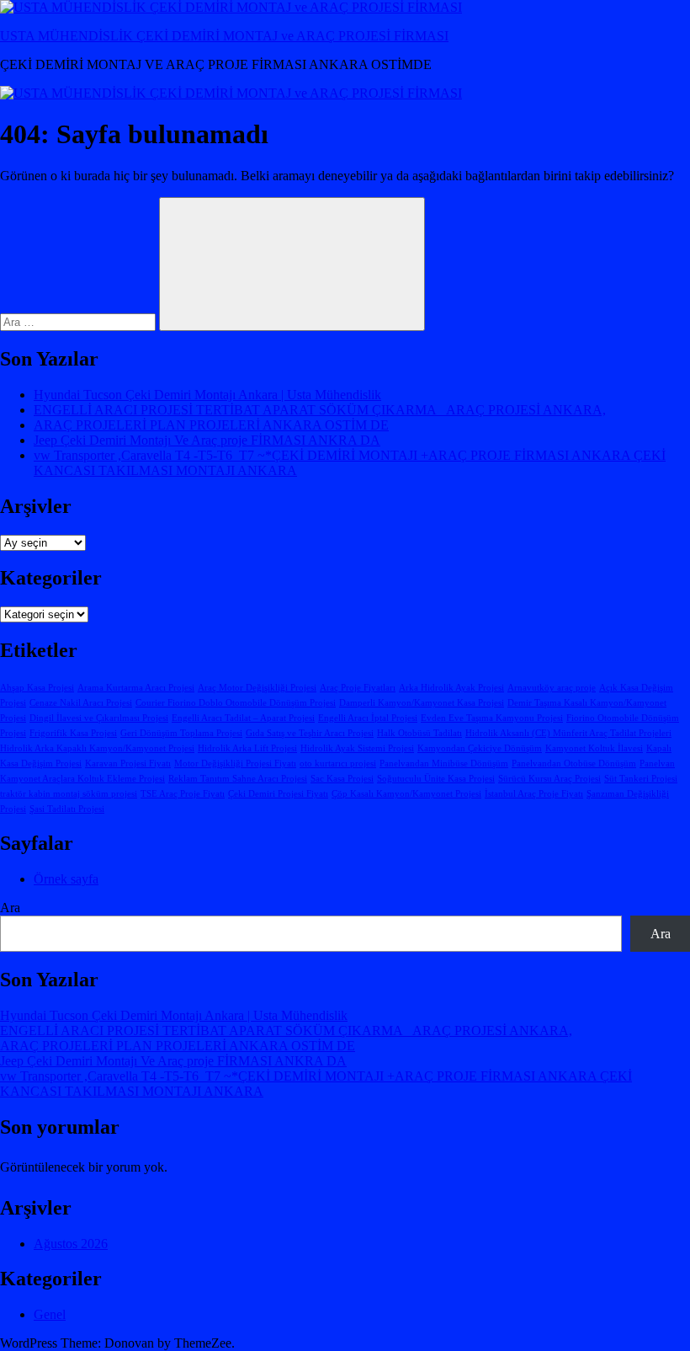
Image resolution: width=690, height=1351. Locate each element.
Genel (50, 1314)
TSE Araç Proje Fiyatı (183, 793)
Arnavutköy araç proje (551, 687)
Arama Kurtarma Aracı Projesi (135, 687)
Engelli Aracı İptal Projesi (367, 718)
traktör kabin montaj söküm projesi (68, 793)
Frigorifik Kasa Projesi (73, 733)
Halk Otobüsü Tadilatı (419, 733)
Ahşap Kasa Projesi (37, 687)
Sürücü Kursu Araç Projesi (549, 778)
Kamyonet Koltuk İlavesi (594, 748)
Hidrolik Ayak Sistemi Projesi (357, 748)
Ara (10, 907)
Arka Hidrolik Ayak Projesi (451, 687)
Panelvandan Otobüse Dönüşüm (574, 763)
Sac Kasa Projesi (342, 778)
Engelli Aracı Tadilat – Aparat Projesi (243, 718)
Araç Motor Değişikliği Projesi (257, 687)
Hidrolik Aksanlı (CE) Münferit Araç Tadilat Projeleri (568, 733)
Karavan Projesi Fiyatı (128, 763)
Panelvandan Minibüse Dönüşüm (444, 763)
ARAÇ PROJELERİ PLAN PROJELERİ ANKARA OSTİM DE (211, 425)
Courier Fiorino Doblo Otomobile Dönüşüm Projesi (235, 703)
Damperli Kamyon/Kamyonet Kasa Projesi (421, 703)
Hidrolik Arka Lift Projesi (247, 748)
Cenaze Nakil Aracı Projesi (80, 703)
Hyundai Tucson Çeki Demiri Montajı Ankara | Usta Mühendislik (207, 394)
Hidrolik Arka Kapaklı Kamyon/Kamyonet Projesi (97, 748)
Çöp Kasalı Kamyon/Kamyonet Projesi (406, 793)
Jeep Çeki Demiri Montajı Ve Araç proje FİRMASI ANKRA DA (207, 440)
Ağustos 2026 (71, 1243)
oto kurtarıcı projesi (338, 763)
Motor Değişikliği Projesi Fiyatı (235, 763)
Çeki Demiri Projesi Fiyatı (278, 793)
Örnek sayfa (66, 879)
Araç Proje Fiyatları (357, 687)
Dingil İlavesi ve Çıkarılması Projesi (98, 718)
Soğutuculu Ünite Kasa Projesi (436, 778)
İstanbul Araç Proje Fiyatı (534, 793)
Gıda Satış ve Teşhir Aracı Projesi (310, 733)
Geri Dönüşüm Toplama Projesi (181, 733)
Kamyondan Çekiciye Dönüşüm (479, 748)
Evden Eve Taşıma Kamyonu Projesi (492, 718)
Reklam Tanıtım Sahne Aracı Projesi (237, 778)
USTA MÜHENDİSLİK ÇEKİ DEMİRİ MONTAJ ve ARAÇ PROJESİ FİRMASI (224, 36)
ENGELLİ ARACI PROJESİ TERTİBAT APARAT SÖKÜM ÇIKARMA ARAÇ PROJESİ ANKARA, (320, 410)
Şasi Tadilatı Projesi (66, 809)
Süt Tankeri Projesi (640, 778)
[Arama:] (79, 321)
